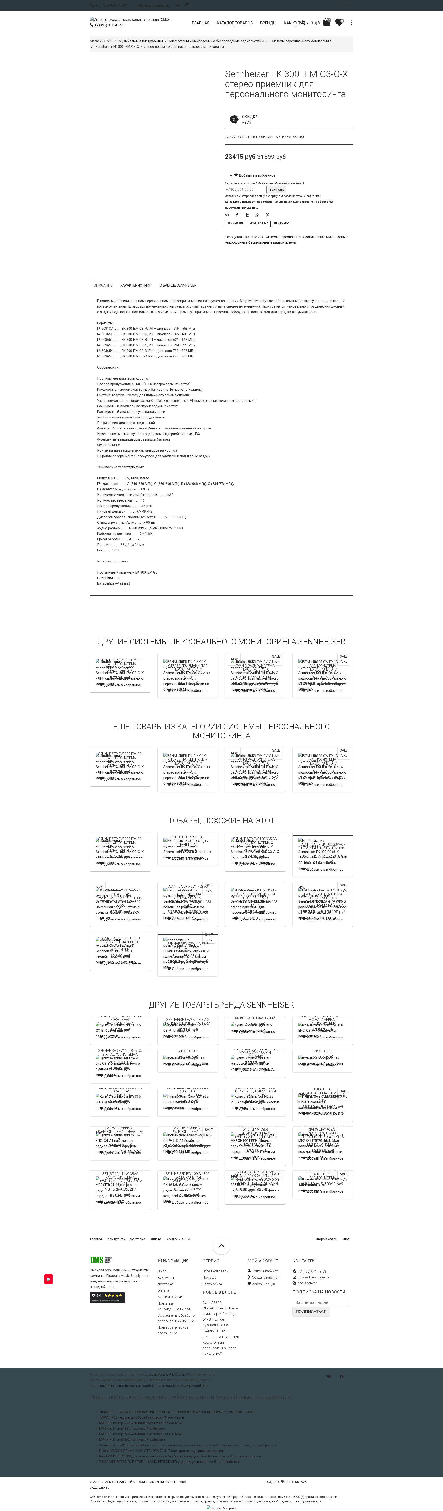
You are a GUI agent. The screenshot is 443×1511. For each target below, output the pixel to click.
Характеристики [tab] (136, 285)
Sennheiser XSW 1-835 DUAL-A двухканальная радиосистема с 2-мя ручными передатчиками (255, 1177)
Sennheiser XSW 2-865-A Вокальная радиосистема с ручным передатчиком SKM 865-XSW (120, 898)
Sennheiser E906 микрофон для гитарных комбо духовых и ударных (255, 1051)
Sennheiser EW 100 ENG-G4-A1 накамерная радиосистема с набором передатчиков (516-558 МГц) (120, 1131)
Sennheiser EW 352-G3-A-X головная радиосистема (187, 1022)
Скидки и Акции (178, 1239)
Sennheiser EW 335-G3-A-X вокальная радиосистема (120, 1091)
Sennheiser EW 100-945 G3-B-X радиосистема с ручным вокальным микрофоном (120, 1056)
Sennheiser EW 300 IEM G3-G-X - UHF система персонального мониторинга (120, 666)
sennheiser (235, 223)
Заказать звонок (153, 5)
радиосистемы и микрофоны (185, 1386)
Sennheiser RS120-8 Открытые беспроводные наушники (187, 841)
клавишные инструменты (120, 1386)
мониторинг (259, 223)
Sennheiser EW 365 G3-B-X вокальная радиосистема (187, 1091)
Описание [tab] (103, 285)
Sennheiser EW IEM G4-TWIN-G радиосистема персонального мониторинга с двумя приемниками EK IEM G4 (255, 669)
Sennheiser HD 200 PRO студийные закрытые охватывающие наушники (120, 944)
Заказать (276, 189)
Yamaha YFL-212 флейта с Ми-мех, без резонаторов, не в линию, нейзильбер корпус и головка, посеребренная (187, 1445)
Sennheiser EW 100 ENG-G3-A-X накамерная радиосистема (322, 1020)
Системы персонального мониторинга (295, 237)
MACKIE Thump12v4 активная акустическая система (140, 1423)
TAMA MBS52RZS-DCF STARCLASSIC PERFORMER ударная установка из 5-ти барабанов (169, 1462)
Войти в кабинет (264, 1271)
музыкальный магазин (167, 1374)
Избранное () (263, 1284)
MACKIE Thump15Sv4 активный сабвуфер (132, 1440)
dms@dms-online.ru (313, 1277)
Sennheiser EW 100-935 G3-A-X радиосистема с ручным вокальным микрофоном (255, 844)
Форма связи (326, 1239)
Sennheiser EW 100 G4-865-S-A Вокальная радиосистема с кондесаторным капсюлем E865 (187, 1181)
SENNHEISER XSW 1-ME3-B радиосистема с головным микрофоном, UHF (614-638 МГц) (188, 949)
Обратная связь (215, 1271)
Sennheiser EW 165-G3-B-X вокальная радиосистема (120, 1020)
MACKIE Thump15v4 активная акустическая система (140, 1434)
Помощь (209, 1277)
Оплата (155, 1239)
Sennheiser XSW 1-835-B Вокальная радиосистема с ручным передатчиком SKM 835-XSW (322, 1093)
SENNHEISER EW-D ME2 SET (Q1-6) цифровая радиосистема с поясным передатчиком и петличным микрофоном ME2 (255, 1135)
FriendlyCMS (298, 1482)
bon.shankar (307, 1283)
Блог (345, 1239)
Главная (96, 1239)
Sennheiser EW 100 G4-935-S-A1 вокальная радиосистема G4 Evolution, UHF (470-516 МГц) (187, 1131)
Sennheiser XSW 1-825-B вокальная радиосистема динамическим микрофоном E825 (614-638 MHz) (188, 896)
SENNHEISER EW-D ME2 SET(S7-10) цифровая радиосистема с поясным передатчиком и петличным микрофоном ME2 (120, 1179)
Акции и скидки (170, 1297)
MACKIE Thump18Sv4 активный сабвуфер (132, 1428)
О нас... (163, 1271)
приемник (281, 223)
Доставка (137, 1239)
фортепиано (150, 1386)
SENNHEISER (270, 1004)
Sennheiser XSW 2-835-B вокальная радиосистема (322, 1174)
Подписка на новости (319, 1292)
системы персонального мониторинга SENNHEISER (238, 641)
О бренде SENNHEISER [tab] (178, 285)
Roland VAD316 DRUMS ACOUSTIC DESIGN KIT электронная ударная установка (161, 1451)
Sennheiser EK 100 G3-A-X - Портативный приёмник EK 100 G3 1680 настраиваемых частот (323, 850)
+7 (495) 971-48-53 (108, 25)
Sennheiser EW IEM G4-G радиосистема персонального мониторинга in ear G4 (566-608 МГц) (322, 669)
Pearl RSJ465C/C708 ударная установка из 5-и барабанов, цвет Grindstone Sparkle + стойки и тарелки (180, 1456)
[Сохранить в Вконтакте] (177, 5)
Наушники (105, 578)
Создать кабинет (265, 1277)
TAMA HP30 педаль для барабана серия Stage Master (141, 1417)
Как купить (116, 1239)
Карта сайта (212, 1284)
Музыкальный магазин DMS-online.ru (139, 1482)
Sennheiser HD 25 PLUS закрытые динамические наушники (255, 1091)
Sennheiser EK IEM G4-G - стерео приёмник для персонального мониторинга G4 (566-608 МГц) (188, 669)
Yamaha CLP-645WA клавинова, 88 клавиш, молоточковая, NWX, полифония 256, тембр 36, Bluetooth (178, 1412)
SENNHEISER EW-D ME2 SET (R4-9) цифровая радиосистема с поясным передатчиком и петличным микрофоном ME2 (322, 1135)
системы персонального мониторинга (261, 731)
